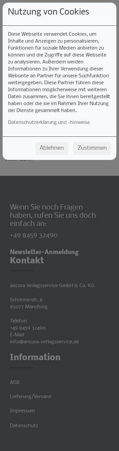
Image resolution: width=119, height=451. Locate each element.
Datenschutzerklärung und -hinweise (49, 122)
